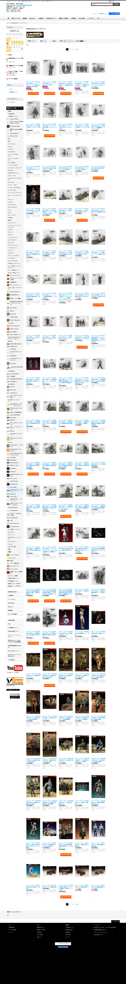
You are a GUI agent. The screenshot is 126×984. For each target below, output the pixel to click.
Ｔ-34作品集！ (11, 659)
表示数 (29, 41)
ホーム (10, 924)
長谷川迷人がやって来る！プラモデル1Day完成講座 (14, 641)
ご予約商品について (13, 627)
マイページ (11, 932)
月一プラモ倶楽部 (12, 614)
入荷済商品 (39, 932)
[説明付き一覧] (86, 41)
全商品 (9, 111)
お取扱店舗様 (11, 620)
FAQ (9, 624)
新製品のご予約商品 (41, 929)
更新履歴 (10, 610)
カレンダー (67, 937)
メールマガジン (12, 599)
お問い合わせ (11, 603)
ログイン (94, 13)
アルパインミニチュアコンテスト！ (14, 635)
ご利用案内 (11, 595)
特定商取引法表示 (12, 591)
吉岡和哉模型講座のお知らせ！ (14, 646)
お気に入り (11, 606)
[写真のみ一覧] (82, 41)
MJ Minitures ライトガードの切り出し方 (15, 655)
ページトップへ (116, 921)
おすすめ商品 (40, 934)
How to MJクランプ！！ (14, 651)
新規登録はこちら (103, 13)
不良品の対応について (13, 631)
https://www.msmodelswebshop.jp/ (19, 5)
